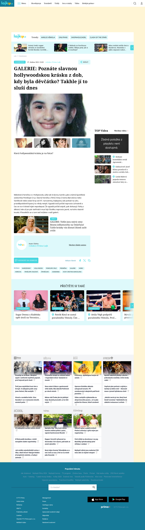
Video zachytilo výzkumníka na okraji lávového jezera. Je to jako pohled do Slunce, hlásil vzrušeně (87, 399)
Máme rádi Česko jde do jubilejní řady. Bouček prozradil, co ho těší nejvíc (56, 399)
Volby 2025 (57, 477)
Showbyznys (36, 3)
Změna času (77, 473)
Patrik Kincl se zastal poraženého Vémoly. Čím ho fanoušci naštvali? (66, 316)
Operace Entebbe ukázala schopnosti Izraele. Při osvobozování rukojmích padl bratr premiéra (87, 390)
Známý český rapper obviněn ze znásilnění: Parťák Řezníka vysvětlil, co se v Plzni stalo (38, 48)
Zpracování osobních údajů (51, 512)
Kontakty (45, 508)
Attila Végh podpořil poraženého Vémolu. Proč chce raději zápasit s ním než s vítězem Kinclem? (101, 316)
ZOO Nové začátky (117, 473)
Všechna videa (120, 131)
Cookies (19, 515)
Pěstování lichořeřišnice (113, 477)
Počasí (92, 473)
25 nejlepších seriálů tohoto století (27, 428)
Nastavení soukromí (48, 522)
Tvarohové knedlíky (66, 480)
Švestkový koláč (97, 480)
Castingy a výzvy (47, 505)
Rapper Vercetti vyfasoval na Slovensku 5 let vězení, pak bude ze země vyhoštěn (57, 441)
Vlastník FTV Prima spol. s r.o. (25, 519)
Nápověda (45, 515)
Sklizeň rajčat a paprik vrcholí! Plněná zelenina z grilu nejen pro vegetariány (86, 430)
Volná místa (20, 501)
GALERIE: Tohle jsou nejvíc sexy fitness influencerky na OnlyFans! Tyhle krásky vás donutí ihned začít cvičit (68, 226)
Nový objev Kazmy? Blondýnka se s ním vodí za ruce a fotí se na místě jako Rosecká (57, 452)
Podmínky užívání (22, 512)
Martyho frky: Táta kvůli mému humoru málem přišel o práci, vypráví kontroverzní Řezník (56, 430)
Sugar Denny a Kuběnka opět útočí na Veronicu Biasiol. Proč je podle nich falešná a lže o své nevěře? (29, 316)
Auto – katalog (28, 477)
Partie (85, 473)
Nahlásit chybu (21, 522)
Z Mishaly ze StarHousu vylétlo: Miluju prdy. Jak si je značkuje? (78, 47)
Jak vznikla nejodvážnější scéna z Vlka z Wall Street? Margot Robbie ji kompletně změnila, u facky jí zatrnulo (27, 453)
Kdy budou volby (103, 473)
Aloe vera (98, 477)
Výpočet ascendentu (49, 480)
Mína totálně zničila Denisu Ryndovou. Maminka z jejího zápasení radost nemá (119, 48)
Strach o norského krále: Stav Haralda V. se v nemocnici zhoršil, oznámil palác (27, 399)
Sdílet (85, 62)
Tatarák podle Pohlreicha (84, 477)
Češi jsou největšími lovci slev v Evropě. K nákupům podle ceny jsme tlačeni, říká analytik (26, 388)
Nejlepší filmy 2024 (40, 473)
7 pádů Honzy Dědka (43, 477)
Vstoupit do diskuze (27, 260)
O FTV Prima (20, 498)
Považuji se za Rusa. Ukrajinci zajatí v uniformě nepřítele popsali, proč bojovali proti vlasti (27, 377)
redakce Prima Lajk (52, 62)
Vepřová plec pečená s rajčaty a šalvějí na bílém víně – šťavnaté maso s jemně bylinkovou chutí (115, 388)
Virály (57, 3)
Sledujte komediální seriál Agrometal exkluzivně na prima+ (120, 162)
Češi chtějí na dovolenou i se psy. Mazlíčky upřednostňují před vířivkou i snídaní (86, 441)
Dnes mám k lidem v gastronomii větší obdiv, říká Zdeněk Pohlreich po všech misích (57, 388)
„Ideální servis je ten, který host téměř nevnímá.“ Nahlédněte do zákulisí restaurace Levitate (115, 399)
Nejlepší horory (54, 473)
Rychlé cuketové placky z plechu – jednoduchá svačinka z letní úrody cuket (116, 377)
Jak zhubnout (26, 473)
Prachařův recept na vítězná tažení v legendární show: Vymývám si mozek (57, 377)
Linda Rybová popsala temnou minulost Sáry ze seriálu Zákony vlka (121, 180)
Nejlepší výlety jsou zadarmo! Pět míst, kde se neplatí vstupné (87, 451)
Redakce (45, 519)
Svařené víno (68, 477)
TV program (66, 473)
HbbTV (18, 508)
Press (44, 501)
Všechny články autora (77, 245)
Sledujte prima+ (88, 3)
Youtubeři (48, 3)
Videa (77, 3)
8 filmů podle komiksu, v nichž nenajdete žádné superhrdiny (26, 440)
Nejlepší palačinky (82, 480)
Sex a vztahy (67, 3)
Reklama (19, 505)
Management (46, 498)
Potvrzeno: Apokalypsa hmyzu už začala (86, 376)
